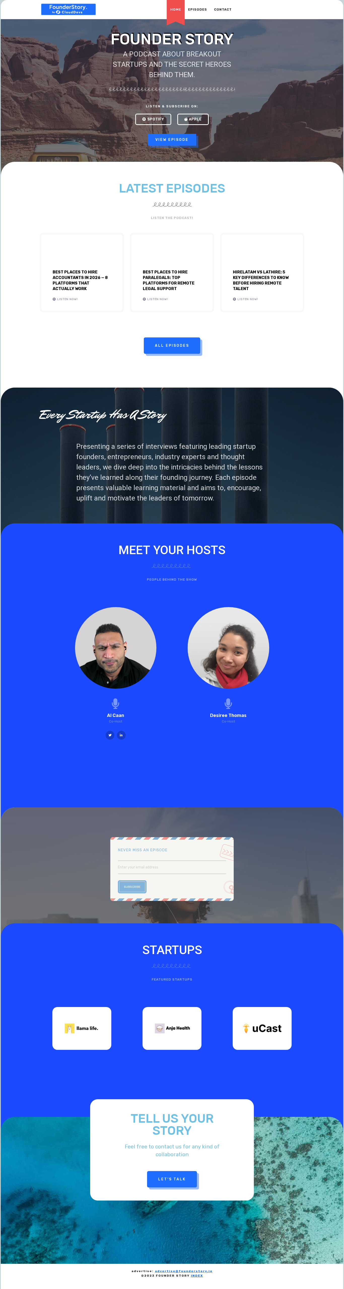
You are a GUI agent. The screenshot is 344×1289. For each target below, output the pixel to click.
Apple (195, 119)
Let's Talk (172, 1179)
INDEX (197, 1275)
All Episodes (172, 345)
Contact (223, 9)
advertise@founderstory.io (184, 1271)
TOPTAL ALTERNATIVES (62, 1280)
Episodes (197, 9)
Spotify (155, 119)
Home (175, 9)
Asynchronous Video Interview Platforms (124, 1280)
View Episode (172, 140)
